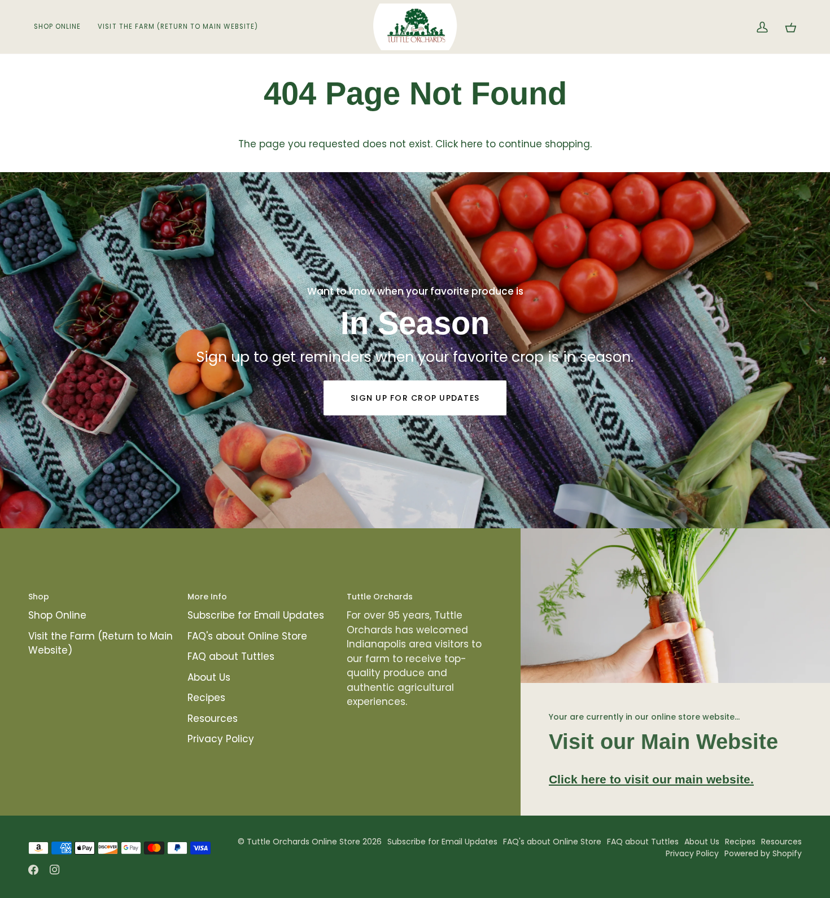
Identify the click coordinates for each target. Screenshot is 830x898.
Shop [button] (38, 596)
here (472, 144)
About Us (208, 677)
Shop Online (57, 615)
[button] (61, 27)
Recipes (206, 697)
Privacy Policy (220, 739)
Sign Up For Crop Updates (415, 398)
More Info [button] (207, 596)
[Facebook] (33, 870)
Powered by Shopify (763, 853)
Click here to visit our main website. (651, 779)
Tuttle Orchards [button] (380, 596)
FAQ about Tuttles (230, 656)
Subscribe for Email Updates (255, 615)
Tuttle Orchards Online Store (303, 841)
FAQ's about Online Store (247, 636)
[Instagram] (55, 870)
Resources (212, 718)
